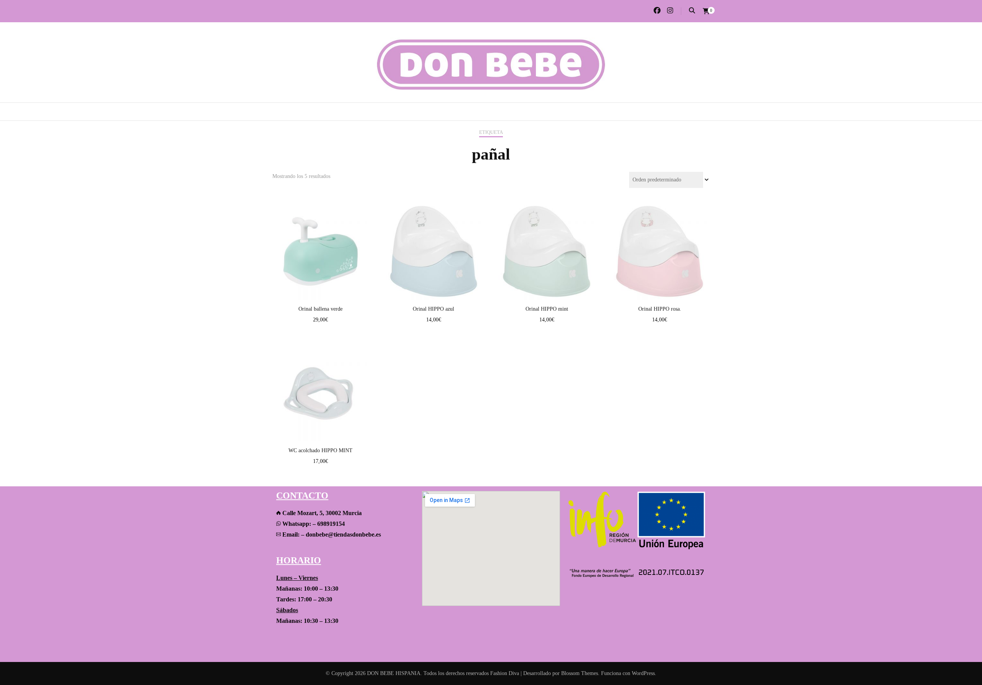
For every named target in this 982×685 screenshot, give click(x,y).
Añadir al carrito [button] (320, 244)
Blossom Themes (579, 673)
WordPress (643, 673)
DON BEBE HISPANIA (393, 673)
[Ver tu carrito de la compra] (706, 11)
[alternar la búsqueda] (692, 10)
